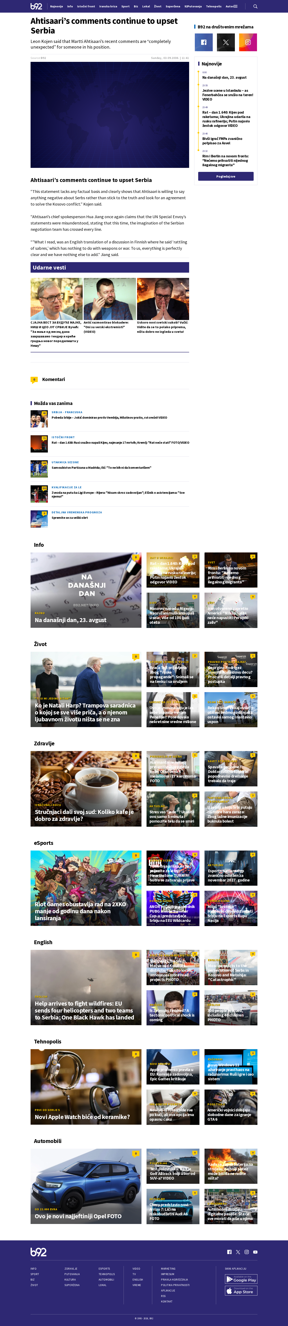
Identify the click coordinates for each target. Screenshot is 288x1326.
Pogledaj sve (225, 176)
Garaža (214, 1158)
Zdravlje (71, 1268)
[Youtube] (255, 1252)
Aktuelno (157, 806)
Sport (35, 1274)
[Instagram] (248, 42)
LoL (37, 897)
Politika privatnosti (175, 1285)
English (41, 996)
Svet (211, 562)
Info (33, 1268)
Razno (40, 613)
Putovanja (72, 1274)
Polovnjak (158, 1163)
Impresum (167, 1274)
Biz (33, 1279)
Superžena (72, 1285)
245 (44, 463)
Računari (215, 1059)
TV (134, 1274)
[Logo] (36, 6)
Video (136, 1268)
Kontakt (167, 1301)
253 (44, 488)
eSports (104, 1268)
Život (34, 1285)
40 (44, 413)
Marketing (168, 1268)
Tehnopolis (107, 1274)
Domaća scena (161, 860)
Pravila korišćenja (174, 1279)
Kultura (70, 1279)
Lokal (103, 1285)
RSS (163, 1296)
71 (44, 438)
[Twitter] (226, 42)
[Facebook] (204, 42)
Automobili (106, 1279)
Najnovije (56, 6)
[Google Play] (241, 1279)
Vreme (137, 1285)
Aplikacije (168, 1290)
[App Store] (241, 1290)
